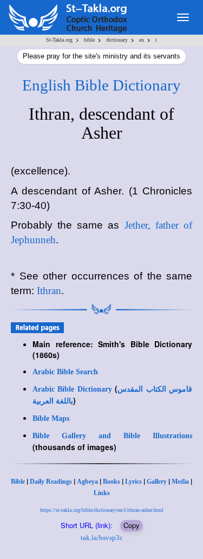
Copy (131, 525)
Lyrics (133, 481)
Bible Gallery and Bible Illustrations (112, 436)
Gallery (157, 481)
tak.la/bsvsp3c (102, 538)
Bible (18, 481)
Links (102, 493)
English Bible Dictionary (101, 85)
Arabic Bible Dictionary (72, 389)
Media (180, 481)
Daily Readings (51, 481)
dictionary (117, 40)
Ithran (49, 290)
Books (111, 481)
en (141, 40)
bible (89, 40)
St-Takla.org (59, 40)
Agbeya (87, 481)
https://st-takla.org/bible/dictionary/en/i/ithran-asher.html (101, 510)
